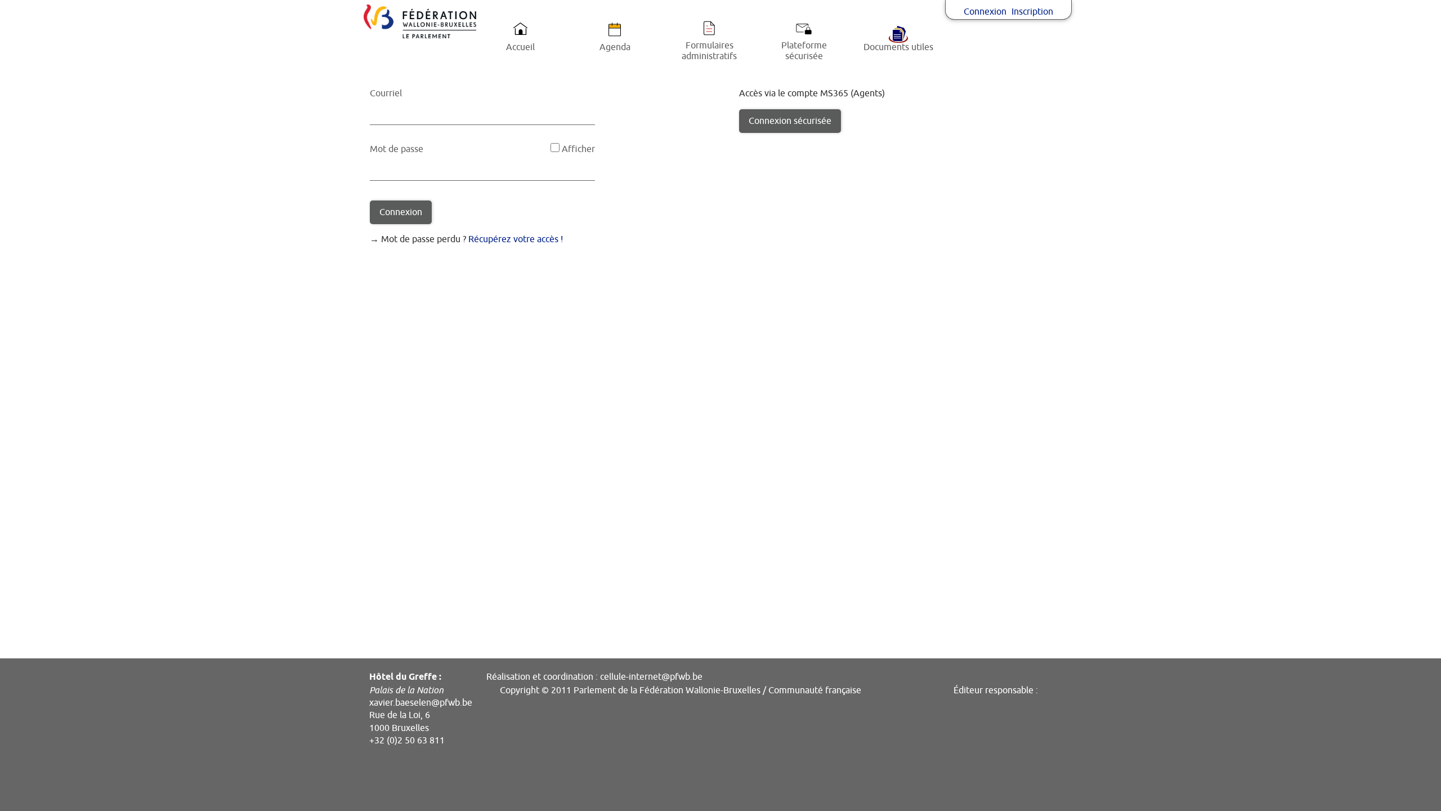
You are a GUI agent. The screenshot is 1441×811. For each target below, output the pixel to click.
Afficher (578, 149)
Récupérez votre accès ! (515, 239)
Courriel (386, 93)
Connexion (985, 11)
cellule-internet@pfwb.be (651, 677)
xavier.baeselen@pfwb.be (420, 702)
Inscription (1032, 11)
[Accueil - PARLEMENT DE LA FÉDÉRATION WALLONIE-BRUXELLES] (420, 21)
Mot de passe (396, 149)
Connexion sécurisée (790, 121)
